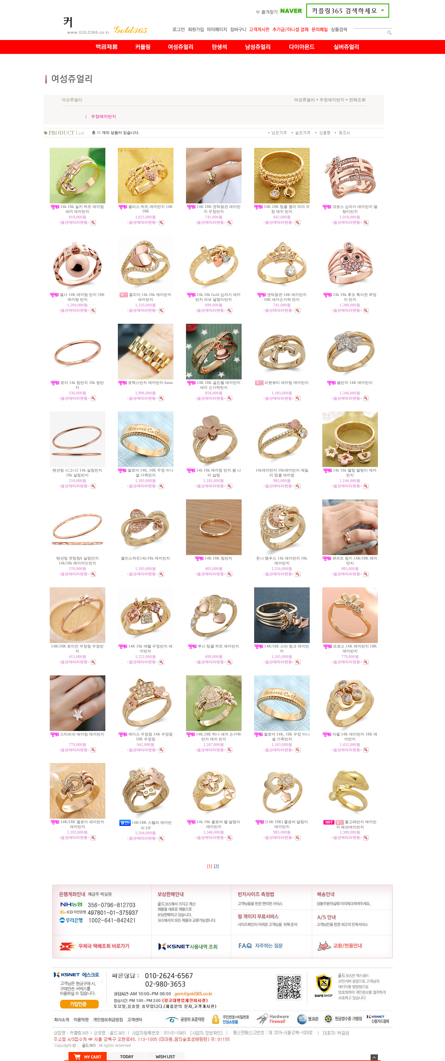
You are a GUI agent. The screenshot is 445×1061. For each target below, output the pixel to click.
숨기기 (374, 1057)
